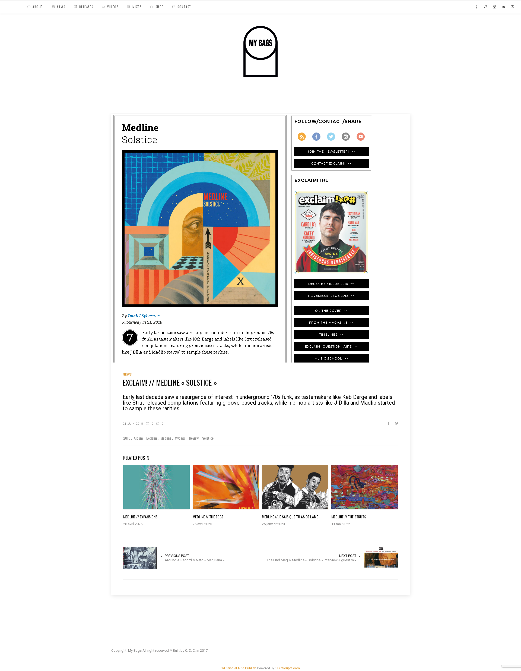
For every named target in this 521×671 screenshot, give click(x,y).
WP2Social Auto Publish (238, 668)
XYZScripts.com (288, 668)
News (139, 102)
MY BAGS (120, 102)
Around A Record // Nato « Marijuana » (194, 560)
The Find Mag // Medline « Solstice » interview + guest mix (311, 560)
